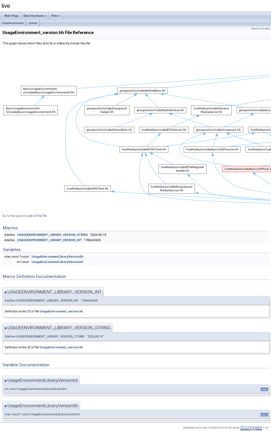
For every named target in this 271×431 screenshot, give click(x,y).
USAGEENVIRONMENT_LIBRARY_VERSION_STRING (52, 235)
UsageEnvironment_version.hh (61, 311)
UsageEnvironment (13, 23)
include (33, 23)
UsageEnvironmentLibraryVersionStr (58, 256)
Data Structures (34, 15)
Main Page (11, 15)
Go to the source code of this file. (25, 216)
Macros (255, 28)
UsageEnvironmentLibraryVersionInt (57, 262)
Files (54, 15)
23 (29, 311)
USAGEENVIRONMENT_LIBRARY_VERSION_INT (49, 240)
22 (29, 347)
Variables (265, 28)
